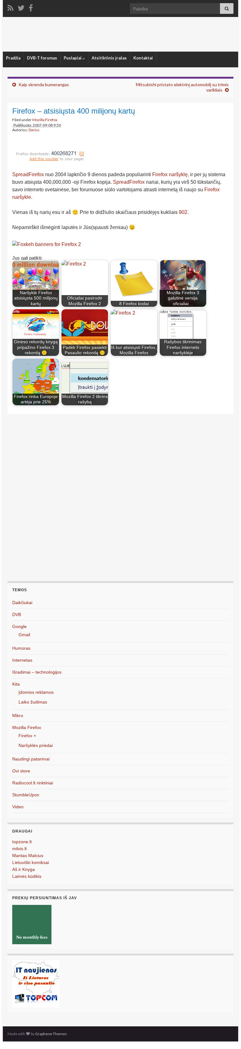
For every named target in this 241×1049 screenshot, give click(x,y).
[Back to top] (227, 1035)
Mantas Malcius (27, 855)
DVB (16, 614)
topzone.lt (22, 841)
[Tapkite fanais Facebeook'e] (31, 6)
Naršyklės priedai (36, 745)
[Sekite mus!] (21, 6)
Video (18, 806)
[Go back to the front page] (120, 34)
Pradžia (13, 57)
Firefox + (27, 735)
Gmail (24, 634)
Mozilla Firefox (44, 119)
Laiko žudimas (33, 701)
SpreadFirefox (28, 174)
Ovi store (21, 770)
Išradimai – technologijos (37, 672)
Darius (34, 129)
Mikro (17, 715)
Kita (16, 684)
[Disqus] (120, 500)
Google (19, 626)
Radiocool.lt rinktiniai (32, 782)
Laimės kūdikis (26, 876)
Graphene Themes (51, 1033)
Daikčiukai (22, 602)
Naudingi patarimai (31, 758)
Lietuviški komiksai (30, 862)
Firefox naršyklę (170, 174)
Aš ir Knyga (23, 869)
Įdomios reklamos (36, 692)
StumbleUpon (25, 794)
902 (183, 212)
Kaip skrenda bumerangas (44, 84)
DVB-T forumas (42, 57)
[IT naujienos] (35, 983)
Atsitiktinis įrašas (109, 57)
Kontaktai (143, 57)
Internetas (22, 660)
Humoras (21, 648)
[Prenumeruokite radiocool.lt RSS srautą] (10, 6)
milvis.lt (19, 848)
